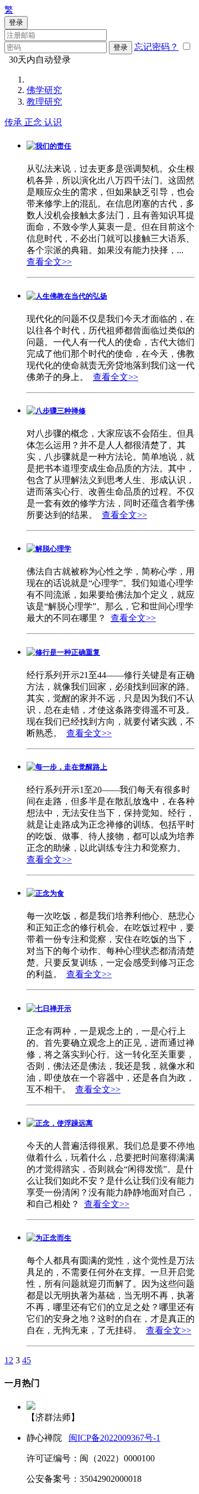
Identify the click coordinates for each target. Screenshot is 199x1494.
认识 (53, 122)
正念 (34, 122)
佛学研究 (44, 90)
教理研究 (44, 101)
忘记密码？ (156, 47)
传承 (14, 122)
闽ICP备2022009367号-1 (114, 1437)
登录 (120, 47)
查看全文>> (49, 261)
